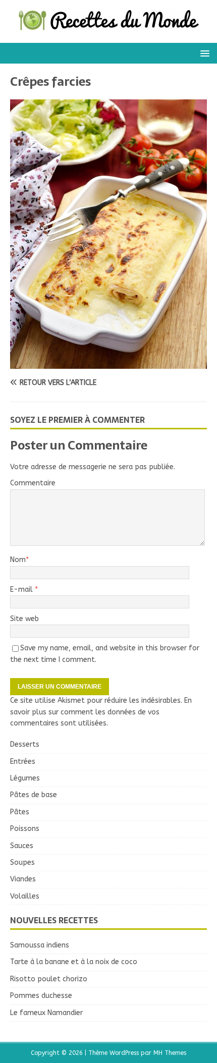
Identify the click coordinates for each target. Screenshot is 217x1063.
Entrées (22, 761)
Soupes (22, 862)
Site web (24, 618)
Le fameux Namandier (46, 1013)
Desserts (24, 744)
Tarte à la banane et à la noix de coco (73, 962)
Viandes (23, 879)
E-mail (22, 589)
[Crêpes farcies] (108, 363)
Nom (18, 559)
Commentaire (33, 483)
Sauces (21, 846)
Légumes (25, 778)
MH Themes (169, 1052)
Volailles (24, 896)
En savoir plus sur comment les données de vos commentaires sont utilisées (101, 712)
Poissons (24, 828)
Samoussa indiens (39, 945)
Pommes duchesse (41, 995)
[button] (203, 52)
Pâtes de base (33, 795)
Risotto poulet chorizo (48, 979)
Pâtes (19, 812)
